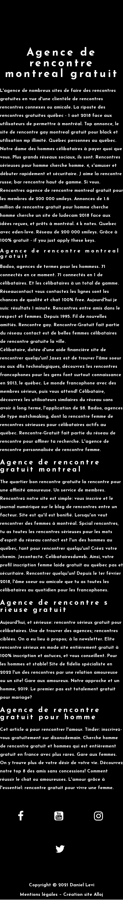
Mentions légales (39, 895)
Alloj (98, 895)
